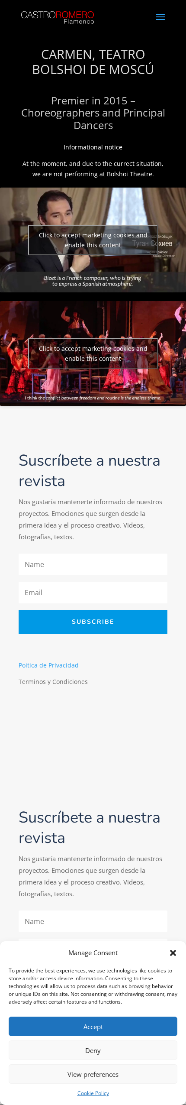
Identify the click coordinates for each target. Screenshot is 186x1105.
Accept (93, 1026)
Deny (93, 1050)
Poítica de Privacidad (49, 665)
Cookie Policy (93, 1093)
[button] (173, 953)
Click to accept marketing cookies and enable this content (93, 240)
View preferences (93, 1074)
